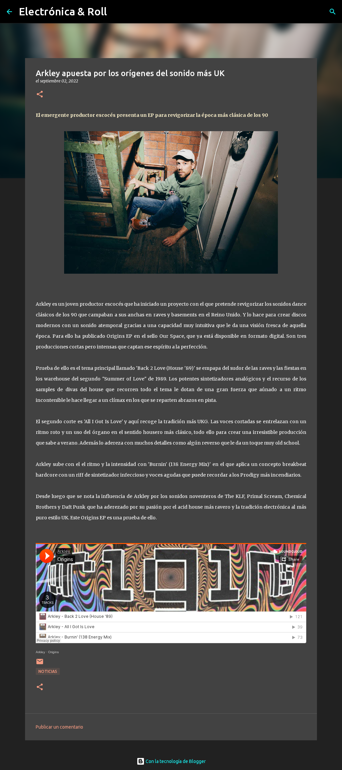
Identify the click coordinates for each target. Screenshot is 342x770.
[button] (40, 94)
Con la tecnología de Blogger (175, 761)
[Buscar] (333, 12)
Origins (53, 652)
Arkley (40, 652)
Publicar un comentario (59, 727)
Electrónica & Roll (63, 11)
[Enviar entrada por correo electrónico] (40, 664)
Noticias (47, 671)
